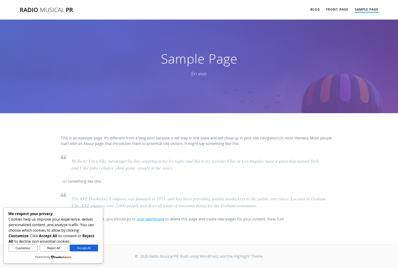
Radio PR (46, 10)
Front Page (337, 9)
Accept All (84, 248)
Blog (315, 9)
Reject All (53, 248)
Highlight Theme (248, 256)
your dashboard (150, 219)
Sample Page (366, 9)
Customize (23, 248)
